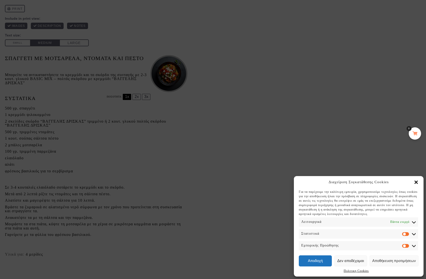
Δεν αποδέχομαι (350, 261)
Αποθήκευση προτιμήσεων (394, 261)
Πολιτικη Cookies (356, 271)
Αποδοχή (315, 261)
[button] (416, 182)
